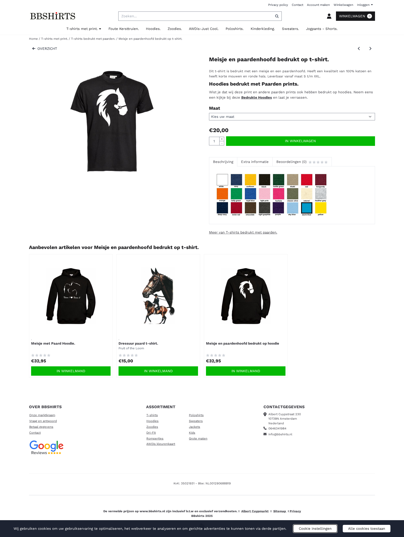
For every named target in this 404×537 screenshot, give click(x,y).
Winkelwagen (343, 5)
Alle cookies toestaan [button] (366, 528)
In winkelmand (71, 371)
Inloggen (363, 5)
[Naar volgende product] (370, 49)
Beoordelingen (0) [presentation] (291, 162)
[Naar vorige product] (359, 49)
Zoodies (152, 427)
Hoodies (152, 421)
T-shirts (152, 415)
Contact (297, 5)
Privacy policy (278, 5)
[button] (329, 16)
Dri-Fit (151, 432)
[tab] (223, 162)
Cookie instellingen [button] (315, 528)
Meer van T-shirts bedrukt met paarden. (243, 232)
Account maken (318, 5)
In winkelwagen (300, 141)
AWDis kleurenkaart (160, 444)
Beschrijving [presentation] (223, 162)
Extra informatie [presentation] (255, 162)
